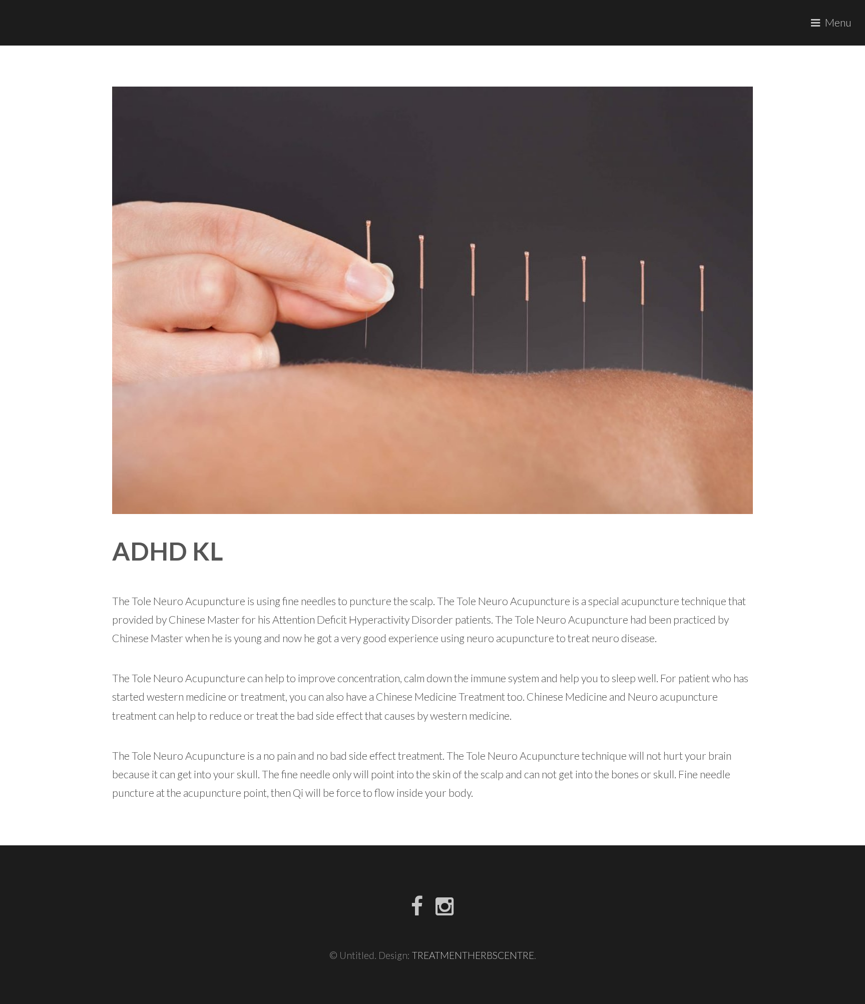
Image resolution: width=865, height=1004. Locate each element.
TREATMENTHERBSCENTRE (473, 955)
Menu (838, 22)
